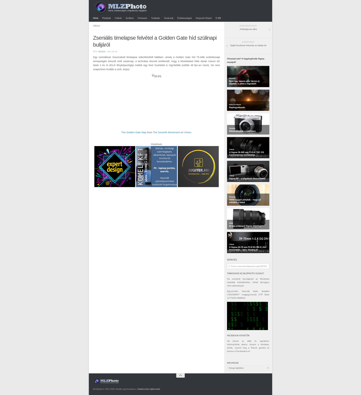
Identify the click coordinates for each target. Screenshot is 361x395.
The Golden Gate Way (133, 132)
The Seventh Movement (166, 132)
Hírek (95, 18)
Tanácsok (168, 18)
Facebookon (241, 351)
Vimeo (187, 132)
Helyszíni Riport (204, 18)
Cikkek (118, 18)
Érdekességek (184, 18)
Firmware (142, 18)
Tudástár (155, 18)
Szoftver (130, 18)
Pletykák (106, 18)
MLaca (102, 51)
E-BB (218, 18)
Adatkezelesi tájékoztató (149, 389)
